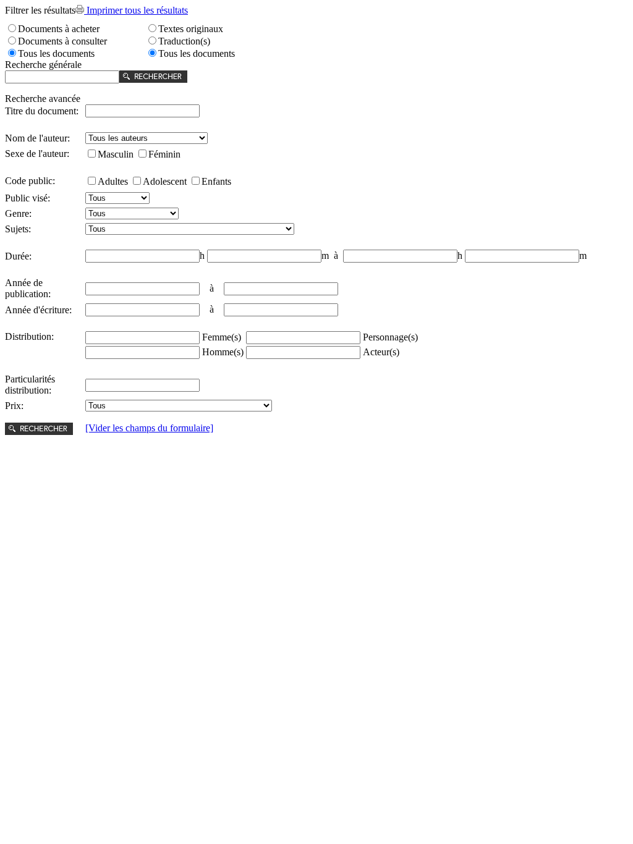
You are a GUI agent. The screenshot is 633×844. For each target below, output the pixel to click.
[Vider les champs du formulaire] (149, 428)
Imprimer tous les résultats (136, 10)
